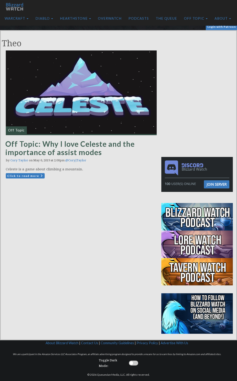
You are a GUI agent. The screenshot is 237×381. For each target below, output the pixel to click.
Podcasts (138, 18)
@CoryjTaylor (75, 160)
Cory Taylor (19, 160)
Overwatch (110, 18)
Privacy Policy (147, 343)
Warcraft (15, 18)
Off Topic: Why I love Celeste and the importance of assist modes (70, 148)
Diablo (43, 18)
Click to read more (23, 176)
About (222, 18)
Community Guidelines (117, 343)
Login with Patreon (221, 26)
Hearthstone (74, 18)
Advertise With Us (174, 343)
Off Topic (194, 18)
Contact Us (89, 343)
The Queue (166, 18)
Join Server (217, 184)
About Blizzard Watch (62, 343)
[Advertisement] (198, 63)
